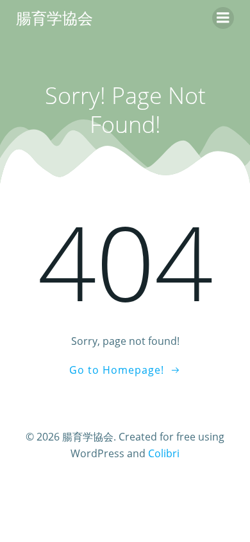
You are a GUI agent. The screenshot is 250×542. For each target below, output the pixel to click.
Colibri (163, 453)
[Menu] (223, 18)
